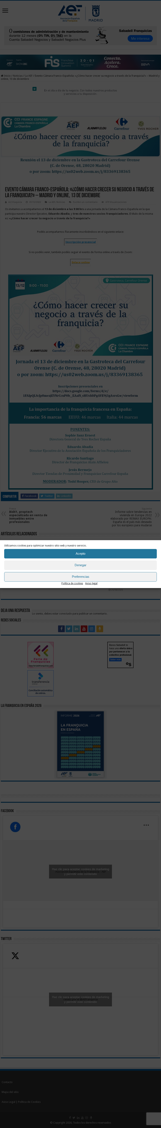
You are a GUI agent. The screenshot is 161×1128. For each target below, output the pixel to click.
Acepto (80, 553)
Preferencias (80, 576)
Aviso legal (91, 583)
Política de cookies (72, 583)
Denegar (80, 565)
